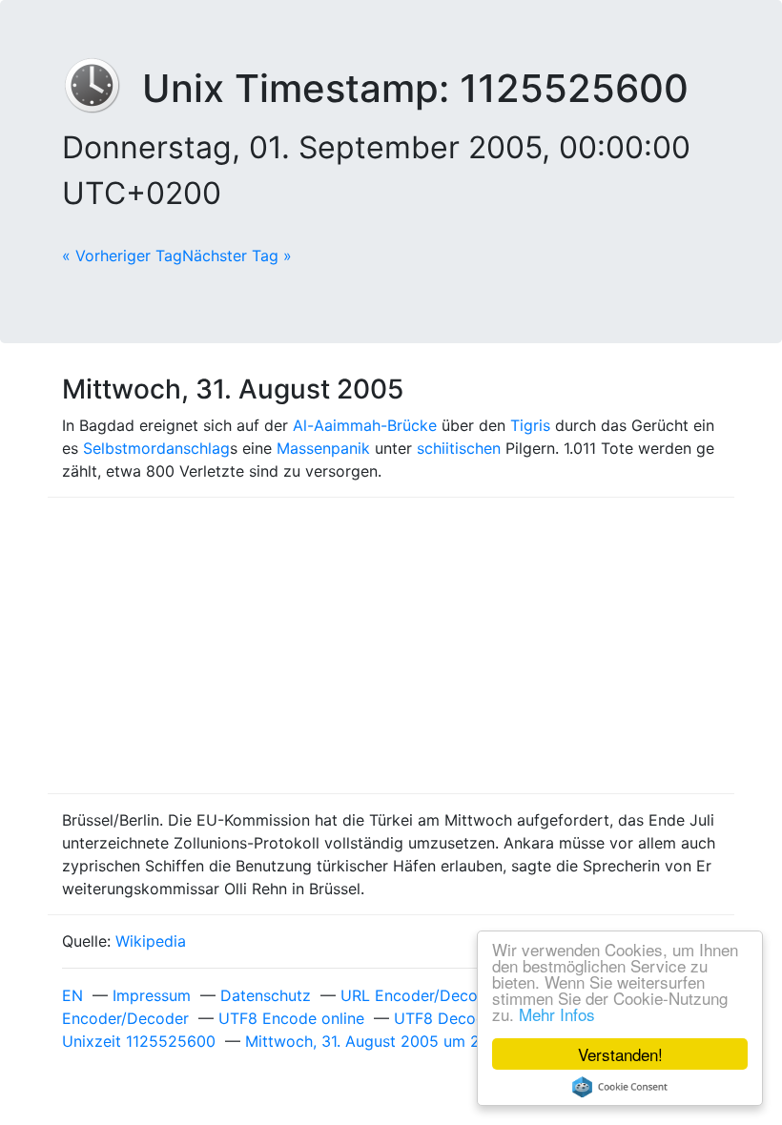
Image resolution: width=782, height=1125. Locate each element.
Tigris (530, 425)
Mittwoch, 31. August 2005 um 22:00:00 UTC (408, 1041)
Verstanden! (620, 1054)
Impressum (152, 995)
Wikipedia (150, 941)
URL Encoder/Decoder (421, 995)
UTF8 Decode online (468, 1018)
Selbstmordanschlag (156, 448)
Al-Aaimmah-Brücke (365, 425)
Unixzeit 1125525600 (139, 1041)
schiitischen (459, 448)
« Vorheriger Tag (122, 255)
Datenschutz (265, 995)
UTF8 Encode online (291, 1018)
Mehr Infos (557, 1014)
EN (72, 995)
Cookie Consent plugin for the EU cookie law (620, 1086)
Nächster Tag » (237, 255)
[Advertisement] (391, 645)
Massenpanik (323, 448)
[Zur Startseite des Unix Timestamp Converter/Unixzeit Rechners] (102, 88)
